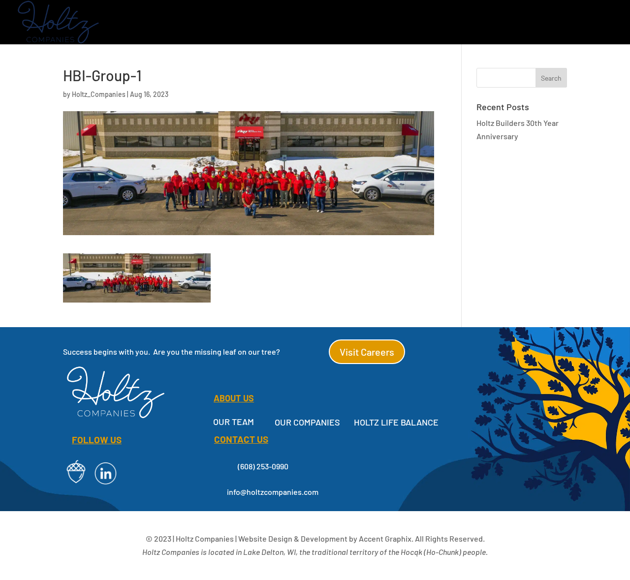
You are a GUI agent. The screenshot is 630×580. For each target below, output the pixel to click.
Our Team (233, 421)
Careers (546, 23)
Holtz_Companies (99, 94)
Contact (594, 23)
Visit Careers (367, 352)
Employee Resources (473, 23)
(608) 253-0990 (263, 466)
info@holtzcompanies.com (272, 491)
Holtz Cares (383, 23)
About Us (315, 23)
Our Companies (242, 23)
